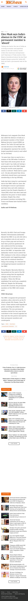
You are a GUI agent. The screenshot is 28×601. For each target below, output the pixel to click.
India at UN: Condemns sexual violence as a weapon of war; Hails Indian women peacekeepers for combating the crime (17, 421)
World (16, 7)
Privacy (2, 592)
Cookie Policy (15, 592)
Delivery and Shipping (20, 594)
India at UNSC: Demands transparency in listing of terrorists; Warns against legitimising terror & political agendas (16, 396)
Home (2, 7)
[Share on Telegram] (19, 111)
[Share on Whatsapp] (14, 111)
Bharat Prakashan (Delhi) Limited (8, 596)
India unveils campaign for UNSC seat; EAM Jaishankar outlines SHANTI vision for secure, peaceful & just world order (18, 413)
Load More (14, 443)
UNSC (7, 324)
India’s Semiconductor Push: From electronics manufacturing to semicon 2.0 (18, 515)
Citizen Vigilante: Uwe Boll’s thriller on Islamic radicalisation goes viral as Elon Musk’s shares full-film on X (18, 437)
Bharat (9, 7)
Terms (8, 592)
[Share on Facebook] (3, 111)
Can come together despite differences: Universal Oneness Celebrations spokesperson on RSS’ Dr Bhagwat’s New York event (18, 539)
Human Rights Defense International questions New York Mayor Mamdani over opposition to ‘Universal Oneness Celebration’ (17, 558)
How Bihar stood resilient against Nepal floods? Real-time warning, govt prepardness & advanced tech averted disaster (18, 508)
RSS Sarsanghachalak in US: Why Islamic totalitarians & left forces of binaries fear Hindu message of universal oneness (18, 567)
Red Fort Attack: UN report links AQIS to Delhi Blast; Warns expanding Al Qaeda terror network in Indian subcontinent (17, 405)
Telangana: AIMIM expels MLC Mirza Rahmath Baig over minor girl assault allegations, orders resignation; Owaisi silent (18, 549)
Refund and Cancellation (6, 594)
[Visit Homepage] (14, 2)
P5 (16, 326)
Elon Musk (12, 324)
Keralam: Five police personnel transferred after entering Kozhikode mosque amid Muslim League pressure (18, 530)
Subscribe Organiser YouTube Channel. (14, 336)
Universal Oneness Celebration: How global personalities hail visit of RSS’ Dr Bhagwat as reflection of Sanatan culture (18, 500)
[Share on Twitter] (8, 111)
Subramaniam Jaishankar (8, 326)
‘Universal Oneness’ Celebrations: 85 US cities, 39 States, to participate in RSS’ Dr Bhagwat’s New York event (18, 522)
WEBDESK (6, 67)
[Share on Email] (24, 111)
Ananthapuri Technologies (13, 598)
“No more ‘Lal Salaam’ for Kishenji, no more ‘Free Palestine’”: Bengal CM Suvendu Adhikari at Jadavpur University (18, 575)
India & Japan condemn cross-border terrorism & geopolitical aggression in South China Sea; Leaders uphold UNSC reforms (17, 429)
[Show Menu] (2, 2)
